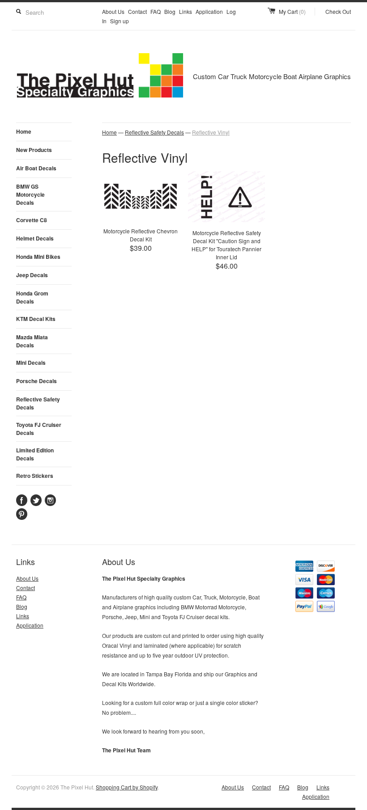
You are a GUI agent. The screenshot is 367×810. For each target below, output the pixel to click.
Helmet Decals (35, 238)
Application (209, 11)
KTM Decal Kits (35, 319)
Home (23, 131)
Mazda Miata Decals (32, 341)
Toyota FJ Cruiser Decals (38, 429)
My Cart (292, 11)
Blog (169, 11)
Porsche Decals (36, 381)
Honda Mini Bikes (38, 257)
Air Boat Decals (36, 168)
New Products (34, 150)
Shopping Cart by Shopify (127, 787)
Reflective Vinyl (211, 132)
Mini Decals (31, 363)
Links (185, 11)
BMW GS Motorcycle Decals (30, 194)
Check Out (338, 11)
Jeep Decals (32, 275)
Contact (137, 11)
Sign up (119, 21)
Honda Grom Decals (32, 297)
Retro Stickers (34, 476)
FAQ (155, 11)
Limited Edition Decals (35, 454)
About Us (113, 11)
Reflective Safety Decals (38, 403)
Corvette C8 (31, 220)
